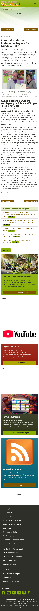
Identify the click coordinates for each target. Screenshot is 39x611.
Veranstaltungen (9, 544)
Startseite (4, 10)
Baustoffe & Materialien (12, 520)
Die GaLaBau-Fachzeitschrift (13, 549)
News (12, 10)
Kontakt (6, 570)
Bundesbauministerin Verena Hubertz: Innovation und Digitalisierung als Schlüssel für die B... (19, 214)
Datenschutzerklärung (11, 581)
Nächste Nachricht (30, 30)
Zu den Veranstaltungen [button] (19, 433)
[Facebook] (3, 593)
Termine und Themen (11, 560)
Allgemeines (7, 513)
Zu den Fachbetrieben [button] (19, 292)
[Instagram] (24, 593)
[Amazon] (29, 593)
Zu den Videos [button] (19, 363)
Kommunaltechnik (10, 532)
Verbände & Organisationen (13, 540)
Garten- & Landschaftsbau (13, 524)
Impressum (7, 577)
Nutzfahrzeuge (8, 536)
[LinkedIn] (19, 593)
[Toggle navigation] (35, 3)
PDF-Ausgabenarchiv (10, 553)
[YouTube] (8, 593)
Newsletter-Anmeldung (11, 564)
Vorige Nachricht (8, 30)
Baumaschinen (8, 516)
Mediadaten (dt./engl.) (11, 573)
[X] (14, 593)
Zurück (6, 250)
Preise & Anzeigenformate (13, 557)
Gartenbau (7, 528)
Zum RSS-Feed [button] (19, 485)
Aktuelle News (8, 509)
